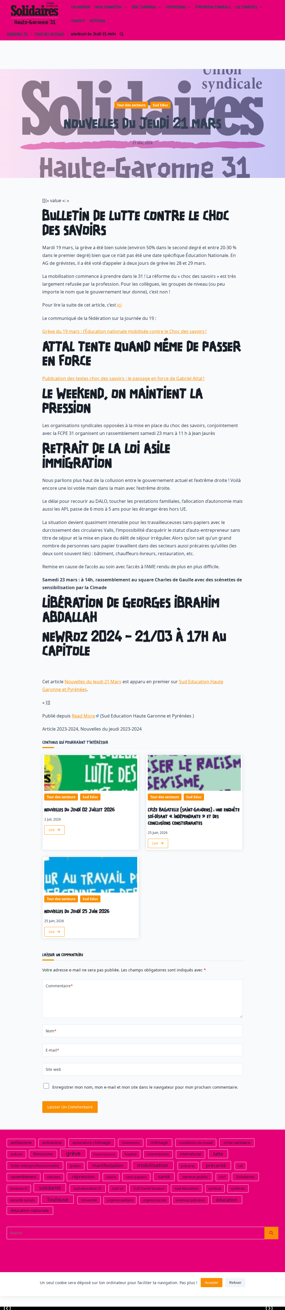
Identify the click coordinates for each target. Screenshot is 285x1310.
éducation (226, 1199)
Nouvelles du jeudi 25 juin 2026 (77, 911)
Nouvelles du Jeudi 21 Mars (93, 682)
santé (164, 1177)
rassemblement (23, 1176)
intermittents (158, 1154)
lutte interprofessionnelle (35, 1165)
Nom (51, 1031)
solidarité (50, 1187)
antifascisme (21, 1142)
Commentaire (59, 985)
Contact (78, 21)
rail (240, 1166)
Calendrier (80, 7)
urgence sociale (154, 1200)
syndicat (214, 1188)
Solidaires (245, 1176)
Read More (83, 716)
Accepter (211, 1283)
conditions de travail (196, 1142)
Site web (53, 1069)
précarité (216, 1165)
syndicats (238, 1188)
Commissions (176, 7)
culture (16, 1154)
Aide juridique (144, 7)
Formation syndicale (213, 7)
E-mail (52, 1050)
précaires (188, 1166)
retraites (53, 1177)
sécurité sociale (22, 1200)
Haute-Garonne (104, 1154)
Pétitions (97, 21)
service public (195, 1176)
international (190, 1154)
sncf (222, 1177)
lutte (218, 1153)
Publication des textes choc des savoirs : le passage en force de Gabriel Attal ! (123, 378)
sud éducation (186, 1188)
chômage (159, 1142)
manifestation (107, 1165)
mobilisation (152, 1165)
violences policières (190, 1200)
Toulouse (57, 1199)
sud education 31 (87, 1188)
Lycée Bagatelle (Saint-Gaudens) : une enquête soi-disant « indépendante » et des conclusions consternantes (194, 816)
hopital (130, 1154)
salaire (111, 1177)
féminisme (43, 1154)
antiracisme (52, 1142)
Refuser (235, 1283)
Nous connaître (108, 7)
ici (119, 305)
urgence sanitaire (120, 1200)
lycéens (75, 1166)
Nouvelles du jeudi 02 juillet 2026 (79, 810)
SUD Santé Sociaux (148, 1188)
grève (73, 1153)
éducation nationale (30, 1210)
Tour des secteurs (49, 34)
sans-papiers (136, 1177)
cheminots (130, 1142)
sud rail (117, 1188)
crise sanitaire (237, 1142)
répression (83, 1177)
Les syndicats (246, 7)
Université (89, 1200)
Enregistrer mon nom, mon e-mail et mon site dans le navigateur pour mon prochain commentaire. (145, 1087)
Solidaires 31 (17, 34)
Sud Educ (160, 105)
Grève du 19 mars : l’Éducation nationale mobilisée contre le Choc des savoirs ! (124, 331)
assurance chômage (91, 1142)
